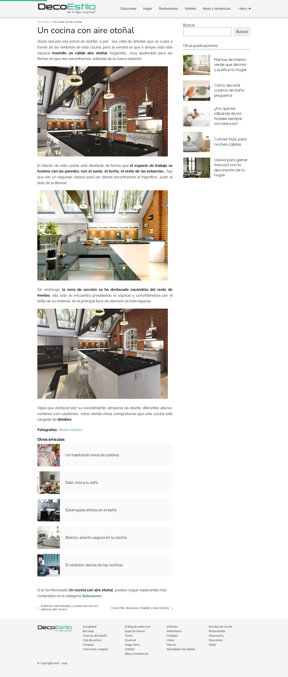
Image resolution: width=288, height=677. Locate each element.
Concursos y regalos (95, 649)
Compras (88, 644)
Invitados (172, 635)
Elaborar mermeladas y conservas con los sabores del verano (69, 607)
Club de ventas (92, 640)
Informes (172, 626)
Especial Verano (135, 631)
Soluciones (128, 8)
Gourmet (130, 640)
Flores (129, 635)
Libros (170, 640)
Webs (212, 644)
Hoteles (190, 8)
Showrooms (216, 635)
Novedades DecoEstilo (181, 649)
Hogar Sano (132, 644)
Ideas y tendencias (217, 8)
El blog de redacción (137, 626)
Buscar (189, 25)
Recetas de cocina (220, 626)
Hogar (147, 8)
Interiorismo (174, 631)
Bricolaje (88, 631)
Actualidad (89, 626)
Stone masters (70, 430)
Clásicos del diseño (95, 635)
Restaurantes (168, 8)
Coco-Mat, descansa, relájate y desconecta (140, 608)
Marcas (171, 644)
